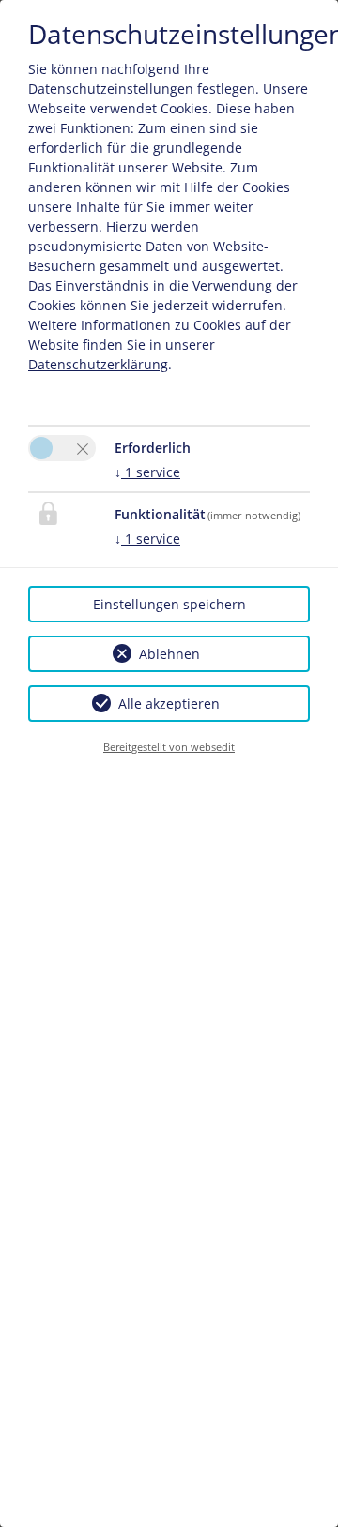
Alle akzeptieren (169, 703)
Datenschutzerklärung (98, 364)
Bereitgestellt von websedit (169, 747)
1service (147, 472)
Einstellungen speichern (169, 604)
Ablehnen (169, 654)
